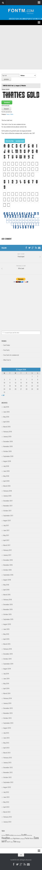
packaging (22, 838)
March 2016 (6, 594)
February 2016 (7, 599)
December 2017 (8, 501)
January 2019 (7, 436)
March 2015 (6, 644)
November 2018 (8, 446)
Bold (7, 834)
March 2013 (6, 752)
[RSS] (36, 248)
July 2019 (6, 407)
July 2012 (6, 792)
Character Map (10, 141)
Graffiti (24, 834)
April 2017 (6, 540)
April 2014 (6, 688)
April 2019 (6, 421)
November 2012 (8, 772)
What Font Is (7, 360)
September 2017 (8, 515)
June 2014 (6, 678)
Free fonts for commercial (11, 355)
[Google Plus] (33, 248)
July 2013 (6, 733)
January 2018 (7, 496)
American (3, 835)
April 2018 (6, 481)
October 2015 (7, 614)
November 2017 (7, 505)
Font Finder (6, 345)
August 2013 (7, 728)
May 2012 (6, 802)
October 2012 (7, 777)
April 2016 (6, 589)
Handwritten (29, 835)
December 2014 (8, 654)
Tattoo (11, 842)
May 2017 (6, 535)
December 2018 (8, 441)
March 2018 (6, 486)
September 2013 (8, 723)
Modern (18, 838)
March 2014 (6, 693)
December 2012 (8, 767)
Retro (12, 114)
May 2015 (6, 634)
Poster (27, 838)
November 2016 (8, 565)
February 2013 (7, 757)
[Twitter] (29, 248)
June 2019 (6, 412)
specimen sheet (20, 141)
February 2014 (7, 698)
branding (11, 835)
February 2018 (7, 491)
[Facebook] (26, 248)
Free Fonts (6, 350)
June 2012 (6, 797)
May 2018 (6, 476)
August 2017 (7, 520)
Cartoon (15, 835)
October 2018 (7, 451)
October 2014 (7, 659)
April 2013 (6, 748)
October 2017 (7, 510)
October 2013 (7, 718)
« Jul (3, 395)
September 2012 (8, 782)
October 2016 (7, 570)
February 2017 (7, 550)
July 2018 (6, 466)
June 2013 (6, 738)
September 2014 (8, 664)
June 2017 (6, 530)
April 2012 (6, 807)
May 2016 (6, 584)
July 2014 (6, 673)
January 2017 (7, 555)
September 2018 (8, 456)
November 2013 (8, 713)
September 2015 (8, 619)
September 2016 (8, 575)
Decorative (19, 835)
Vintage (18, 842)
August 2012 (7, 787)
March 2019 (6, 426)
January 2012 (7, 822)
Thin (14, 841)
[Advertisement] (21, 47)
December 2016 (8, 560)
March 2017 (6, 545)
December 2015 (8, 604)
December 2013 (8, 708)
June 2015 (6, 629)
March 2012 (6, 812)
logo (14, 838)
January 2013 (7, 762)
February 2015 (7, 649)
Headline (6, 838)
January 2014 (7, 703)
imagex (17, 85)
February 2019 (7, 431)
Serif (8, 841)
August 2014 (7, 668)
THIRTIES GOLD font (8, 85)
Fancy (8, 114)
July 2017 (6, 525)
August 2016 (7, 580)
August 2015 (7, 624)
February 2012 (7, 817)
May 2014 (6, 683)
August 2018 (7, 461)
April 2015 (6, 639)
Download (7, 102)
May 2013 (6, 743)
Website (23, 85)
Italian (11, 838)
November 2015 (8, 609)
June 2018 (6, 471)
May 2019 (6, 417)
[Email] (39, 248)
